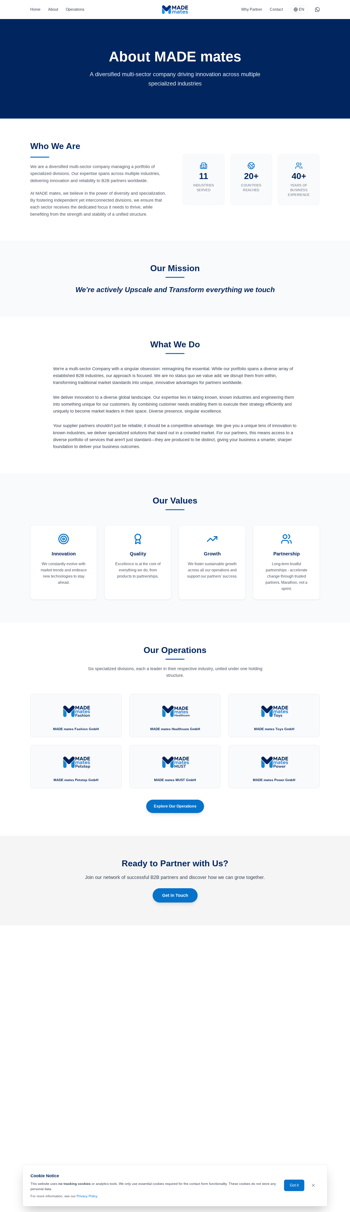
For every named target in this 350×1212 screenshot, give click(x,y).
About (53, 9)
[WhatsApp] (317, 9)
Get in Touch (175, 895)
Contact (276, 9)
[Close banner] (313, 1185)
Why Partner (251, 9)
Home (35, 9)
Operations (75, 9)
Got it (294, 1185)
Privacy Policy (87, 1196)
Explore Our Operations (175, 806)
